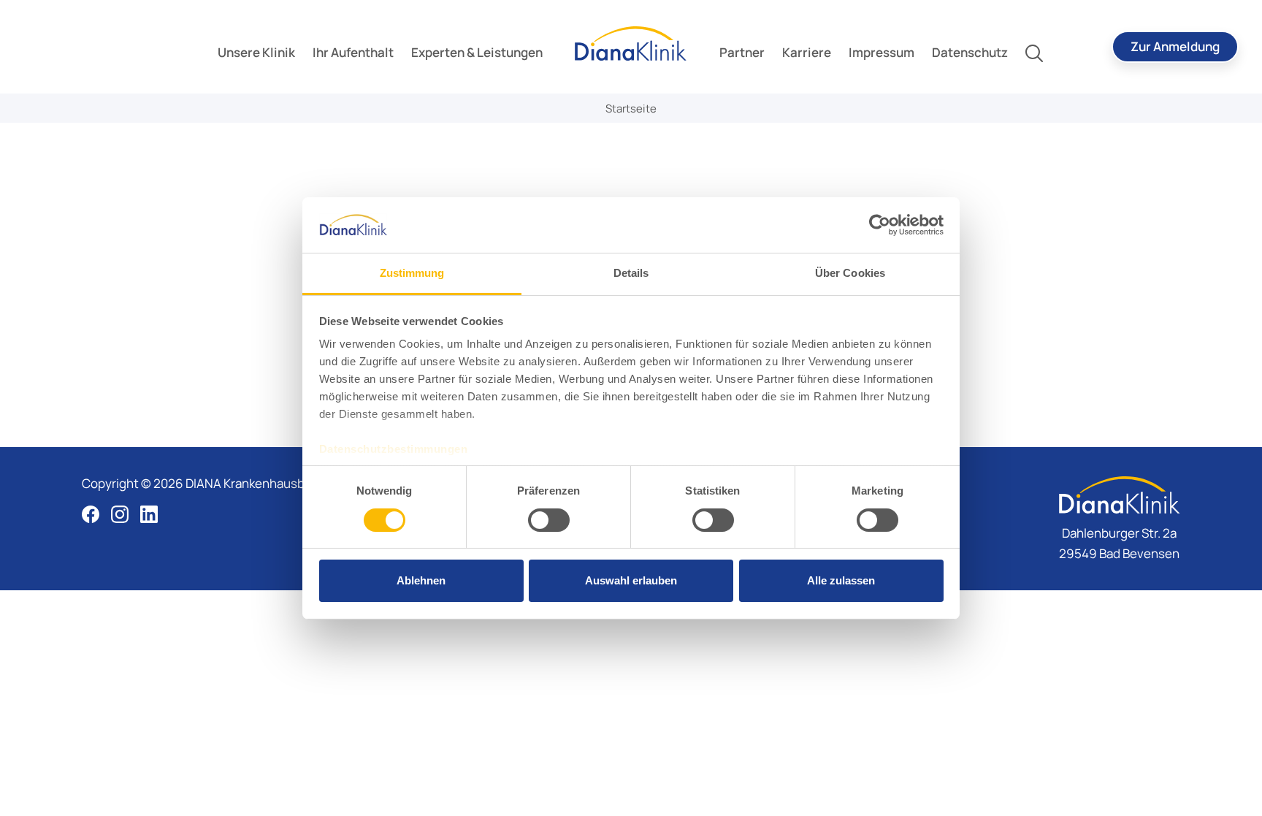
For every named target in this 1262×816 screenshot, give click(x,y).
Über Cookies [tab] (850, 273)
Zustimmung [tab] (412, 273)
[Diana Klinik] (631, 43)
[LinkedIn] (149, 514)
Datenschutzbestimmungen (393, 449)
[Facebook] (90, 514)
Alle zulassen (841, 580)
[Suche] (1034, 52)
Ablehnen (421, 580)
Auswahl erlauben (631, 580)
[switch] (549, 520)
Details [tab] (631, 273)
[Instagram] (120, 514)
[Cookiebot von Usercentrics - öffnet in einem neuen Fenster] (880, 225)
